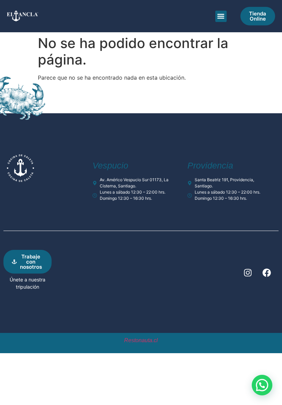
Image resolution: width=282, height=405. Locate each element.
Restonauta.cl (141, 340)
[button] (221, 16)
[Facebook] (266, 272)
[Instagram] (247, 272)
